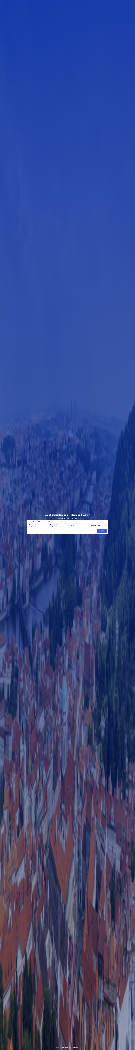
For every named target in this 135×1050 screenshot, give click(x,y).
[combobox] (37, 525)
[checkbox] (65, 522)
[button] (120, 2)
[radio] (32, 522)
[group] (38, 525)
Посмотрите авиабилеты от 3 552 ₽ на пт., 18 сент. (66, 518)
